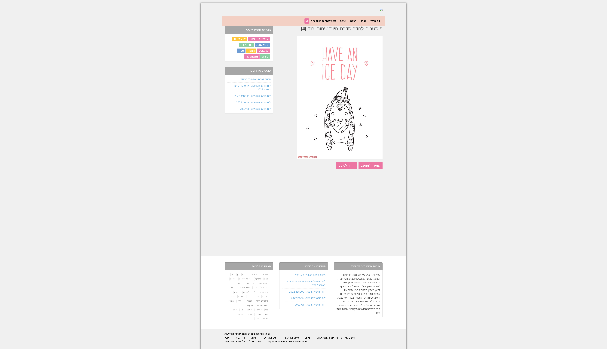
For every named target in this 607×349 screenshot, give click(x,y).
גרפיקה (258, 279)
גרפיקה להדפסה (245, 279)
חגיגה (353, 21)
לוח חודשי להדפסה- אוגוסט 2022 (253, 102)
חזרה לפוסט (347, 165)
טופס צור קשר (291, 337)
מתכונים (263, 50)
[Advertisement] (248, 166)
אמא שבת (262, 45)
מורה (257, 296)
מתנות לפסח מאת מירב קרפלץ (256, 79)
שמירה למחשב (370, 165)
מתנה (241, 305)
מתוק (239, 301)
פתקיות (258, 314)
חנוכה (251, 50)
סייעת (250, 310)
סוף (266, 310)
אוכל (363, 21)
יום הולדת (246, 45)
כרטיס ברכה (263, 292)
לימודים (236, 292)
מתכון (232, 301)
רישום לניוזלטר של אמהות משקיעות (336, 337)
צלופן (250, 314)
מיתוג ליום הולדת (262, 301)
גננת (266, 279)
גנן (232, 274)
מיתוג (233, 296)
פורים (265, 56)
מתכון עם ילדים (262, 305)
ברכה (244, 274)
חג (254, 283)
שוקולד (265, 318)
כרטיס (233, 287)
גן (238, 274)
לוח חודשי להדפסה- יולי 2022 (255, 109)
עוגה (242, 310)
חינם (247, 283)
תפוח (257, 318)
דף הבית (375, 21)
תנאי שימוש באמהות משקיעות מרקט (287, 341)
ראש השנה (240, 314)
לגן (254, 292)
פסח (241, 50)
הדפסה (233, 279)
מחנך (249, 296)
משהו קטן (248, 301)
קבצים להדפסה (259, 39)
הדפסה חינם (263, 283)
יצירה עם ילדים (244, 287)
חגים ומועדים (270, 337)
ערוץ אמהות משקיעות (323, 21)
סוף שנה (258, 310)
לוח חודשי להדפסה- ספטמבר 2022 (252, 96)
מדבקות (265, 296)
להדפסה (246, 292)
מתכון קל (250, 305)
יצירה (343, 21)
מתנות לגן (252, 56)
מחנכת (240, 296)
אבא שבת (240, 39)
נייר (234, 305)
